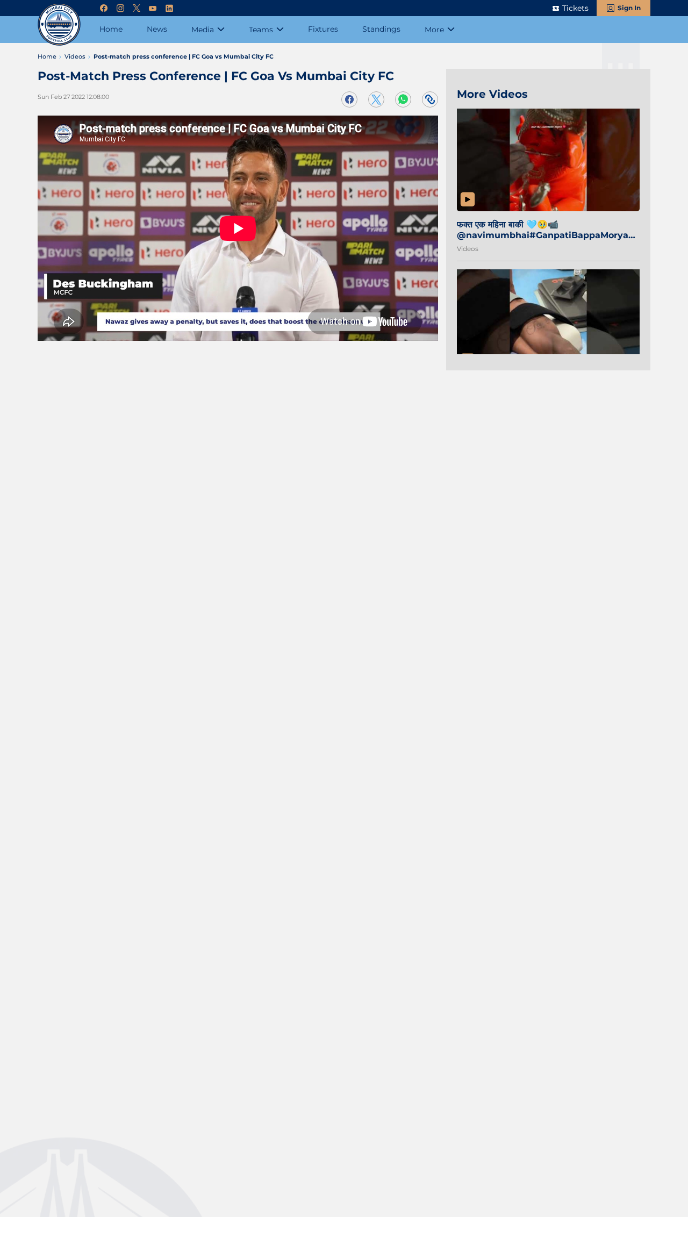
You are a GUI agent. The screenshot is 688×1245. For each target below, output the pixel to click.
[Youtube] (152, 8)
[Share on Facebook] (349, 99)
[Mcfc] (59, 24)
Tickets (575, 8)
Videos (467, 249)
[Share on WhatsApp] (403, 99)
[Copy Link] (430, 99)
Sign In (629, 8)
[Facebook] (103, 8)
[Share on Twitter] (376, 99)
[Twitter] (136, 8)
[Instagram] (120, 8)
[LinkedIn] (169, 8)
